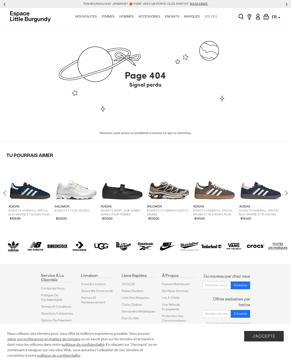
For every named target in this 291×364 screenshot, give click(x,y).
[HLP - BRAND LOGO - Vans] (234, 246)
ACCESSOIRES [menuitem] (149, 16)
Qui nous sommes (175, 291)
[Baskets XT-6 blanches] (76, 181)
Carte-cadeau (132, 305)
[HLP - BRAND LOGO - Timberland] (212, 246)
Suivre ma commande (97, 291)
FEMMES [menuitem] (108, 16)
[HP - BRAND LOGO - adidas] (13, 246)
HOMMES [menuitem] (126, 16)
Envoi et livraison (93, 284)
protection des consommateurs (174, 318)
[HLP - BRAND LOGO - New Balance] (35, 246)
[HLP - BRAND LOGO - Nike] (167, 246)
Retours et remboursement (93, 300)
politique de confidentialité (83, 344)
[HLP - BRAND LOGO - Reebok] (146, 246)
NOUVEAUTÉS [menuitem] (86, 16)
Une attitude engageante (171, 307)
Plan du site (130, 318)
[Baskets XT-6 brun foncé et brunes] (168, 181)
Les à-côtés (171, 298)
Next (285, 193)
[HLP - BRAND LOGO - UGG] (101, 246)
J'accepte (264, 336)
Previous (7, 195)
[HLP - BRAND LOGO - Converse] (79, 246)
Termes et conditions (56, 307)
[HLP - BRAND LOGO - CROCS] (256, 246)
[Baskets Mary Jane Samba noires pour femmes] (122, 181)
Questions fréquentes (57, 313)
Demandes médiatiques (138, 311)
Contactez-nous (53, 288)
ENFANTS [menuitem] (172, 16)
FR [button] (275, 17)
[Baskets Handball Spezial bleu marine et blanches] (261, 181)
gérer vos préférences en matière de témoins (43, 339)
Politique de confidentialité (51, 297)
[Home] (32, 16)
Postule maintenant (176, 284)
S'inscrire (240, 285)
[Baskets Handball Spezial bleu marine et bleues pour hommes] (30, 181)
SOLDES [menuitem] (211, 16)
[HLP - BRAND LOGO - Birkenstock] (57, 246)
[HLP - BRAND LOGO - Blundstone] (189, 246)
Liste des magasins (135, 298)
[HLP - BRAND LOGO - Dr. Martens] (124, 246)
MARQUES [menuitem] (192, 16)
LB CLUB (128, 284)
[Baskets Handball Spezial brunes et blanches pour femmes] (214, 181)
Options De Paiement (56, 320)
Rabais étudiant (132, 291)
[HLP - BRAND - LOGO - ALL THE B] (278, 246)
